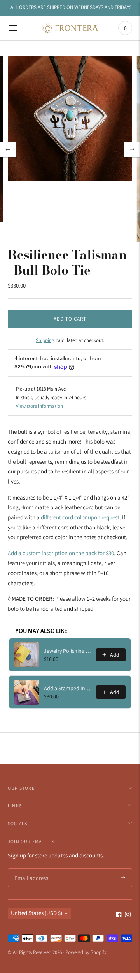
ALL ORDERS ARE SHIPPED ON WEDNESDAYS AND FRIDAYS (71, 7)
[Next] (132, 149)
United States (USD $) (36, 913)
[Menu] (13, 28)
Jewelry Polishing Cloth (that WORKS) (67, 650)
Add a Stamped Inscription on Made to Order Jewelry (67, 688)
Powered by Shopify (86, 952)
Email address (30, 869)
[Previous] (8, 149)
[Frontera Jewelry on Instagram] (128, 915)
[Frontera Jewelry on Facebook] (119, 915)
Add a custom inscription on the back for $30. (62, 553)
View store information (39, 406)
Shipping (45, 340)
